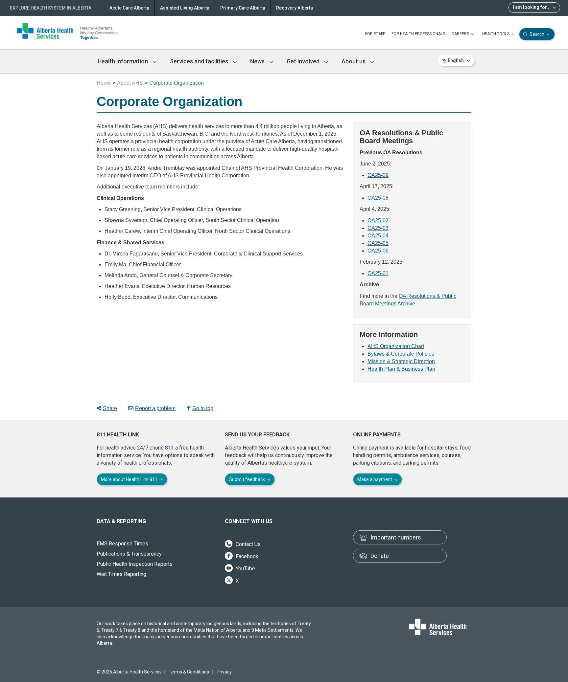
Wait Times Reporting (121, 574)
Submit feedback (247, 479)
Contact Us (247, 544)
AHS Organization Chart (395, 346)
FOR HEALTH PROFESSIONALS (418, 34)
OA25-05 (378, 243)
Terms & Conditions (189, 671)
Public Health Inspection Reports (135, 564)
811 (169, 448)
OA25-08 (378, 198)
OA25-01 (378, 273)
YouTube (244, 568)
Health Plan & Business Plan (401, 369)
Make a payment (375, 479)
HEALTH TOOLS (496, 34)
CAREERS (461, 34)
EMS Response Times (122, 543)
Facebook (246, 556)
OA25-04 (378, 235)
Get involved (304, 61)
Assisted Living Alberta (184, 8)
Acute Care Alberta (129, 8)
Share (110, 408)
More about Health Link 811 (129, 479)
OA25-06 (378, 250)
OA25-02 (378, 220)
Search (537, 34)
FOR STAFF (375, 34)
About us (354, 61)
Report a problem (155, 408)
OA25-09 (378, 175)
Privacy (224, 671)
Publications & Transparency (129, 554)
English (456, 60)
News (258, 61)
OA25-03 (378, 228)
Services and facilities (199, 61)
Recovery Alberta (294, 8)
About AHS (130, 83)
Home (104, 83)
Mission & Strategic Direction (401, 361)
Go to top (202, 408)
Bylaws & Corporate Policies (400, 354)
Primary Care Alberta (242, 8)
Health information (123, 61)
